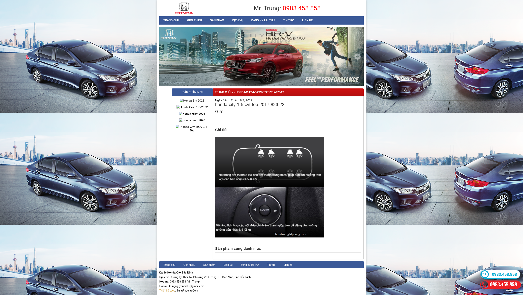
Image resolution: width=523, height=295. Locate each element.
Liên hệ (307, 20)
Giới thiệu (194, 20)
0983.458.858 (302, 8)
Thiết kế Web (167, 290)
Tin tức (288, 20)
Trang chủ (171, 20)
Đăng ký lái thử (263, 20)
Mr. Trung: (268, 8)
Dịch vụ (237, 20)
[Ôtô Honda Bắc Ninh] (184, 15)
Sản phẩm (217, 20)
